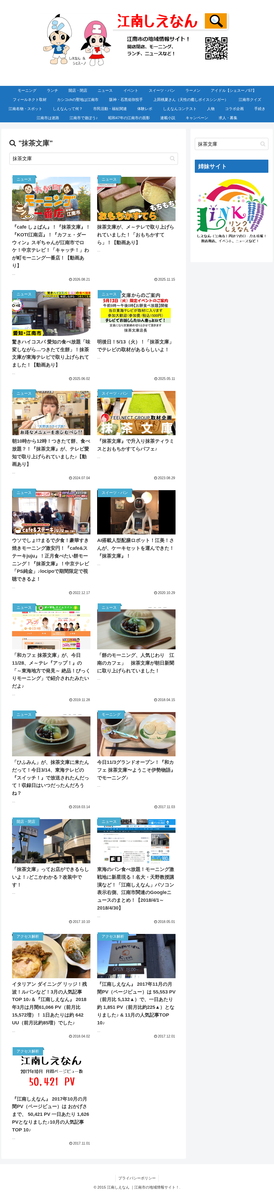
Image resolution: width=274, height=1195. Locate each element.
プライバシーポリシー (137, 1178)
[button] (172, 158)
